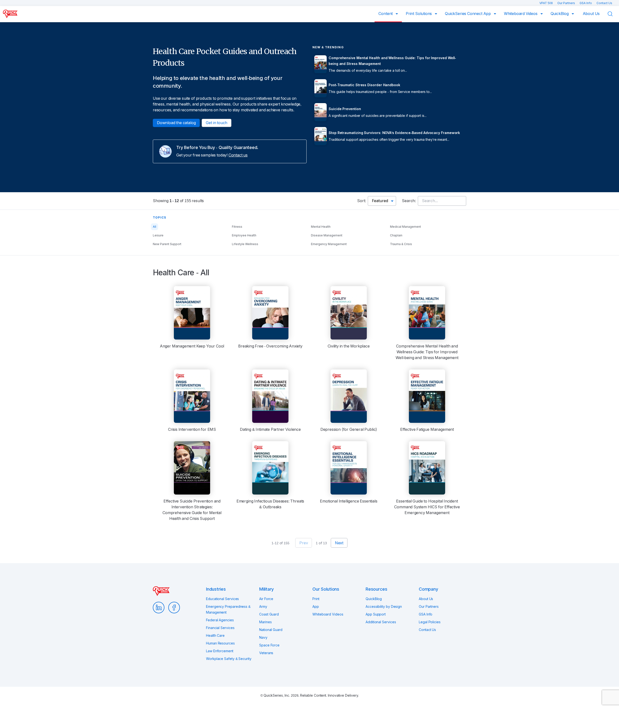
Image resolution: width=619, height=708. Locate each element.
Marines (265, 622)
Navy (263, 637)
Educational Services (222, 599)
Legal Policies (430, 622)
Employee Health (244, 235)
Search (613, 14)
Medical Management (405, 226)
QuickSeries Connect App (468, 14)
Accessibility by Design (384, 607)
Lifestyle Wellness (245, 244)
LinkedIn (158, 607)
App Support (376, 614)
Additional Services (381, 622)
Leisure (158, 235)
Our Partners (566, 3)
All (154, 226)
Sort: (361, 201)
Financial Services (220, 628)
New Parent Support (167, 244)
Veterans (266, 653)
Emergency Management (329, 244)
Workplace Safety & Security (228, 659)
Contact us (238, 155)
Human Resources (220, 643)
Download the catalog (176, 123)
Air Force (266, 599)
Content (386, 14)
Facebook (174, 607)
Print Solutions (419, 14)
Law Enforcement (219, 651)
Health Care (215, 635)
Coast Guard (269, 614)
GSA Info (586, 3)
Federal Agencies (220, 620)
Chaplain (396, 235)
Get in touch (216, 123)
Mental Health (321, 226)
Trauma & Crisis (401, 244)
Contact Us (604, 3)
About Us (591, 14)
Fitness (237, 226)
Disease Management (326, 235)
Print (315, 599)
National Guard (270, 630)
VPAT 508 (546, 3)
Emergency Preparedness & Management (228, 609)
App (315, 607)
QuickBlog (560, 14)
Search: (409, 201)
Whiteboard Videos (521, 14)
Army (263, 607)
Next (339, 543)
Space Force (269, 645)
